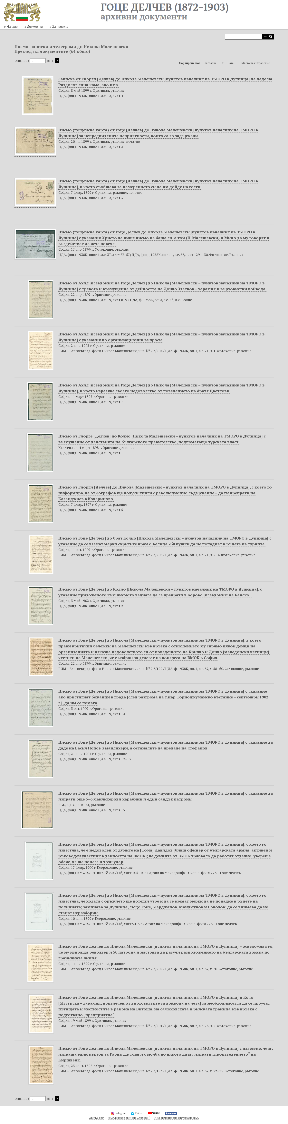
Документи (35, 26)
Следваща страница (57, 60)
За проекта (60, 26)
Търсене (271, 36)
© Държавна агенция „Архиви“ (129, 1118)
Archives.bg (96, 1118)
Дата (230, 63)
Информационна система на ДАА (176, 1118)
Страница (22, 60)
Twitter (138, 1113)
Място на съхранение (255, 63)
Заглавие (211, 63)
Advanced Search (265, 36)
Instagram (120, 1113)
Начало (12, 26)
